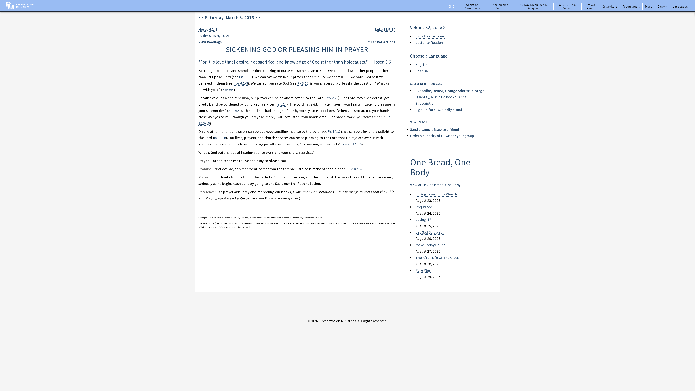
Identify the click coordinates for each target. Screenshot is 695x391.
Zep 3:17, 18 (352, 144)
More (648, 7)
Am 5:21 (234, 110)
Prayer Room (590, 6)
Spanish (422, 71)
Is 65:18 (220, 137)
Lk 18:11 (245, 77)
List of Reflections (430, 36)
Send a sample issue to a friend (434, 129)
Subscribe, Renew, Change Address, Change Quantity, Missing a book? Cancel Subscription (450, 97)
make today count (430, 245)
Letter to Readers (430, 42)
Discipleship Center (500, 6)
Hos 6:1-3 (240, 83)
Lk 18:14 (355, 169)
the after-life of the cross (437, 257)
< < (201, 17)
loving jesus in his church (436, 194)
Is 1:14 (282, 104)
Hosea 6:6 (381, 62)
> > (257, 17)
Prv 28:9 (332, 98)
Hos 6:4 (228, 89)
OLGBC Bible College (567, 6)
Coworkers (610, 7)
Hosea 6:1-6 (207, 29)
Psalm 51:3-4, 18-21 (214, 35)
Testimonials (631, 7)
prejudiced (424, 207)
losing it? (423, 219)
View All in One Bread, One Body (435, 184)
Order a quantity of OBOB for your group (442, 135)
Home (450, 7)
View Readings (210, 42)
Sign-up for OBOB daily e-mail (439, 109)
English (421, 64)
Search (662, 7)
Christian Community (472, 6)
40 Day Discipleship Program (533, 6)
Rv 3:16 (302, 83)
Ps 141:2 (334, 131)
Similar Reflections (380, 42)
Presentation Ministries (25, 5)
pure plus (423, 270)
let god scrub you (430, 232)
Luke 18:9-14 (385, 29)
